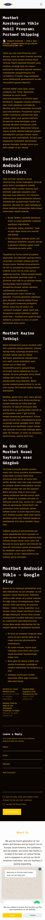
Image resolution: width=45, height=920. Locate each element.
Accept (12, 915)
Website (6, 764)
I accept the (16, 804)
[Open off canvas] (41, 4)
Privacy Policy (21, 804)
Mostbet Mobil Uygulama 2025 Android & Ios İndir (30, 691)
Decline (33, 915)
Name (6, 747)
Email (6, 755)
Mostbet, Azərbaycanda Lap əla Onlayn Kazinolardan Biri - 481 (20, 45)
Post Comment (12, 812)
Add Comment (9, 772)
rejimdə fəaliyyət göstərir (29, 131)
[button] (39, 869)
